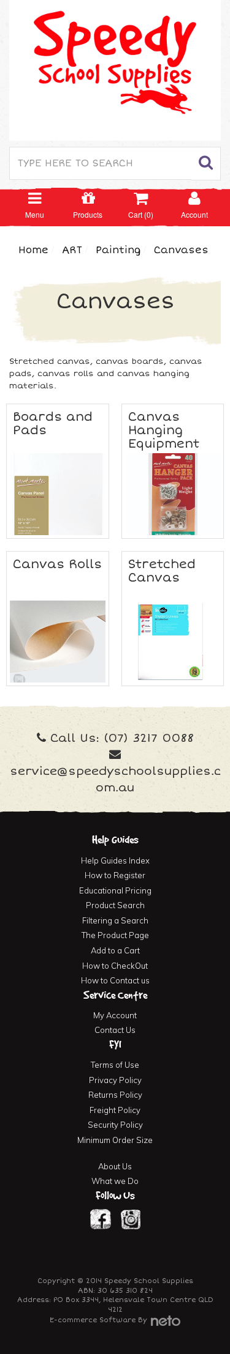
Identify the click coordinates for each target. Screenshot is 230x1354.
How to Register (115, 875)
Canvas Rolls (57, 564)
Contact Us (115, 1030)
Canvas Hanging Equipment (163, 430)
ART (72, 250)
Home (33, 250)
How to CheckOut (115, 966)
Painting (118, 250)
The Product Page (115, 935)
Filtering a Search (115, 920)
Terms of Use (115, 1065)
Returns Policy (115, 1095)
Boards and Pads (53, 423)
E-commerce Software (93, 1320)
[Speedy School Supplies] (115, 69)
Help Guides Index (115, 860)
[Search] (206, 163)
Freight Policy (115, 1110)
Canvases (181, 250)
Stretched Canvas (162, 571)
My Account (115, 1015)
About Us (115, 1166)
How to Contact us (115, 980)
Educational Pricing (115, 890)
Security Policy (115, 1125)
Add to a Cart (115, 950)
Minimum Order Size (115, 1140)
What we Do (115, 1181)
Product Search (115, 905)
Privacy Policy (115, 1080)
